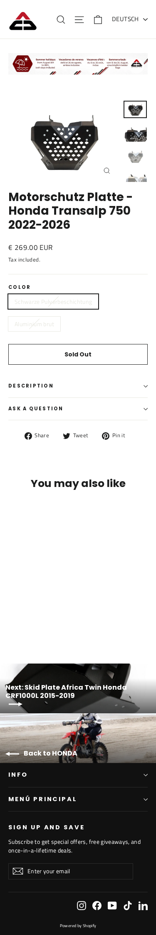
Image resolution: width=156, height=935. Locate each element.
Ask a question (36, 408)
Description (31, 386)
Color (19, 288)
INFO (18, 774)
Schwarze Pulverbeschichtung (53, 301)
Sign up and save (46, 827)
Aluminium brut (34, 324)
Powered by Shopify (78, 926)
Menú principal (42, 799)
